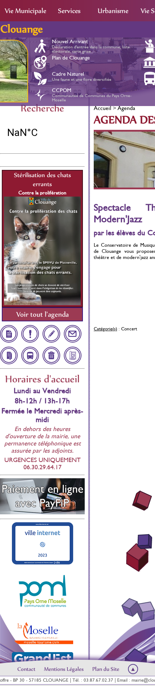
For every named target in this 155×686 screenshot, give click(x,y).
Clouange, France (42, 132)
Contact (26, 669)
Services (69, 10)
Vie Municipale (25, 10)
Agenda (126, 108)
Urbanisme (113, 10)
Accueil (102, 108)
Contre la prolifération (42, 192)
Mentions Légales (64, 669)
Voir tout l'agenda (42, 314)
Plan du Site (105, 669)
